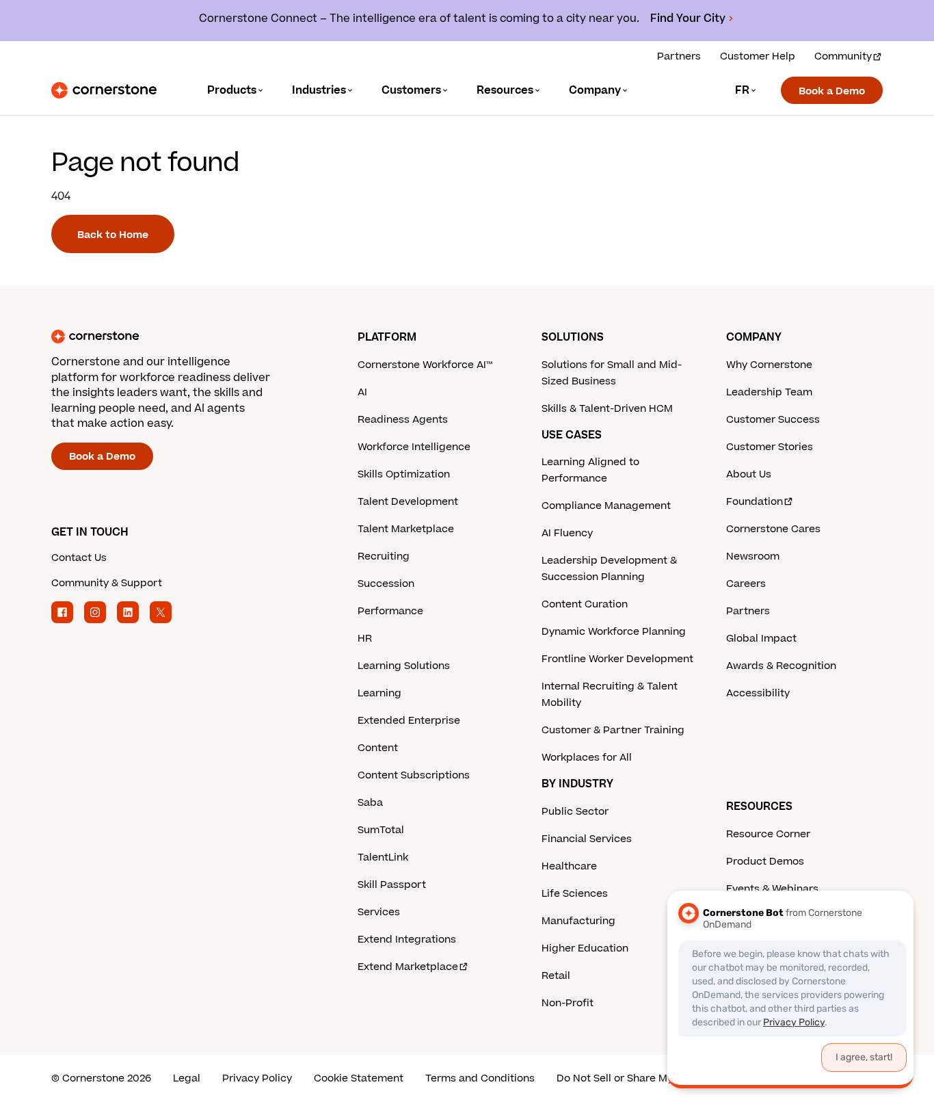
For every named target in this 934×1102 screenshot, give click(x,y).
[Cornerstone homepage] (182, 336)
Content (378, 748)
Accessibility (758, 693)
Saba (370, 803)
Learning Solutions (404, 666)
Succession (386, 584)
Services (379, 912)
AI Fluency (567, 533)
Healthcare (569, 866)
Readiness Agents (403, 419)
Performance (390, 611)
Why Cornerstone (769, 365)
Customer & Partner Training (613, 730)
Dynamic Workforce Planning (614, 632)
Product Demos (765, 861)
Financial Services (587, 839)
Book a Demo (832, 91)
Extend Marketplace (408, 967)
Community (843, 56)
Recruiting (384, 556)
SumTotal (381, 830)
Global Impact (761, 638)
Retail (556, 976)
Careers (746, 584)
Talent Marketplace (406, 529)
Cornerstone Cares (773, 529)
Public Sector (575, 811)
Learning (379, 693)
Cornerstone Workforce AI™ (425, 365)
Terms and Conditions (480, 1078)
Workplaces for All (587, 757)
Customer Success (773, 419)
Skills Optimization (404, 474)
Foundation (754, 502)
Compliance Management (606, 506)
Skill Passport (392, 885)
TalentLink (383, 857)
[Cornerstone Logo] (104, 90)
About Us (748, 474)
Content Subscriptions (414, 775)
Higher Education (585, 948)
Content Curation (585, 604)
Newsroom (752, 556)
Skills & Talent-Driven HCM (607, 409)
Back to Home (112, 235)
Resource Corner (768, 834)
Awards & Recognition (781, 666)
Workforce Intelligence (414, 447)
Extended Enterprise (409, 720)
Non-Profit (567, 1003)
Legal (186, 1078)
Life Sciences (575, 894)
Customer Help (757, 56)
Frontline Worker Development (617, 659)
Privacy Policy (257, 1078)
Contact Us (79, 558)
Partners (679, 56)
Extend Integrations (407, 939)
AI (362, 392)
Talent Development (408, 502)
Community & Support (106, 583)
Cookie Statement (358, 1078)
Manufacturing (578, 921)
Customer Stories (769, 447)
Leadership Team (769, 392)
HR (365, 638)
